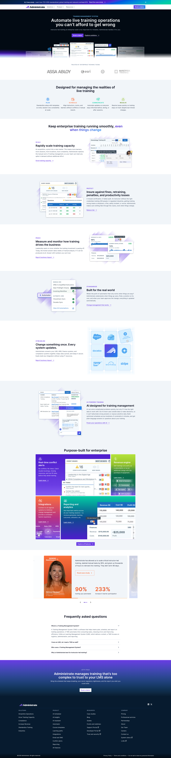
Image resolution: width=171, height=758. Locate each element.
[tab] (84, 602)
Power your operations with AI (97, 423)
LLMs (123, 741)
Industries (22, 731)
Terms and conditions (120, 755)
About (123, 724)
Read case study (83, 573)
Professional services (128, 717)
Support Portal (92, 727)
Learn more (42, 480)
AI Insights (56, 717)
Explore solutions (91, 35)
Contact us (125, 734)
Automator (56, 724)
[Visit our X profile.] (151, 704)
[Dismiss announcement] (146, 2)
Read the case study (96, 2)
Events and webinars (94, 724)
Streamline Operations (26, 714)
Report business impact (44, 257)
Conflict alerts (57, 741)
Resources (69, 7)
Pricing (123, 714)
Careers (123, 731)
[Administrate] (35, 7)
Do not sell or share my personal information (141, 755)
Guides (89, 721)
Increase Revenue (24, 724)
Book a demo (139, 7)
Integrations (57, 734)
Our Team (124, 727)
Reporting (56, 744)
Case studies (91, 714)
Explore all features (84, 544)
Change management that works (98, 305)
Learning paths (58, 731)
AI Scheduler (57, 714)
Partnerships (125, 721)
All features (56, 748)
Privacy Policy (107, 755)
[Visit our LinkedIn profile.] (148, 704)
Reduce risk (90, 210)
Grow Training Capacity (26, 717)
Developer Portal (93, 731)
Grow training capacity (43, 160)
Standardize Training (25, 727)
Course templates (59, 727)
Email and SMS (58, 737)
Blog (88, 717)
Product (59, 7)
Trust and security (93, 734)
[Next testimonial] (90, 602)
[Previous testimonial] (80, 602)
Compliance (23, 721)
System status (126, 737)
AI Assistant (57, 721)
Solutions (50, 7)
